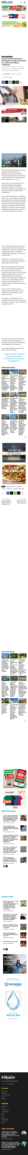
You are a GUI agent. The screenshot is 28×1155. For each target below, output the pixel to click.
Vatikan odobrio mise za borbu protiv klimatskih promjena (10, 926)
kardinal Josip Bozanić (10, 486)
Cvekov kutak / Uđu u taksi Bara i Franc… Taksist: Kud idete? (21, 502)
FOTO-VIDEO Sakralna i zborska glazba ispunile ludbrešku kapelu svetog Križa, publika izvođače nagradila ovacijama (10, 818)
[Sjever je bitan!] (9, 2)
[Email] (13, 82)
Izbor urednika (8, 1128)
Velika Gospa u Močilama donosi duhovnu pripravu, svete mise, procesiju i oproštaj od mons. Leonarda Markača (10, 1134)
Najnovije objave (9, 811)
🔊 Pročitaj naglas (7, 77)
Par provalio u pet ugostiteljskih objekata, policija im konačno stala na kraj (10, 828)
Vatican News (15, 179)
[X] (6, 82)
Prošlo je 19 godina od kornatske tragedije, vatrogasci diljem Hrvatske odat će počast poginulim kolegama (10, 849)
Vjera (3, 56)
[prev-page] (4, 866)
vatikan (3, 488)
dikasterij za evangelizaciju (19, 488)
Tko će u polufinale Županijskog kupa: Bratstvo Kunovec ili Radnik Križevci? (6, 502)
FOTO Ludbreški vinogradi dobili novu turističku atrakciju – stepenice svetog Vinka (10, 859)
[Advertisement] (14, 40)
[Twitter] (13, 1084)
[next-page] (7, 866)
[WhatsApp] (10, 82)
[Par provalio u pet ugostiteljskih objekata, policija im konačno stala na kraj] (23, 828)
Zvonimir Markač (6, 74)
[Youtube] (11, 1084)
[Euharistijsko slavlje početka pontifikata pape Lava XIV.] (23, 935)
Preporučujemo (8, 56)
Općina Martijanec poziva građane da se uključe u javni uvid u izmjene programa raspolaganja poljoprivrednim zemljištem (11, 839)
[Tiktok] (5, 1084)
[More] (21, 82)
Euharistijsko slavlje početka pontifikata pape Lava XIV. (10, 934)
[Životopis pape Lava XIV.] (23, 944)
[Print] (17, 82)
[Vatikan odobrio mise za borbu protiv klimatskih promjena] (23, 927)
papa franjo (19, 486)
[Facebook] (3, 82)
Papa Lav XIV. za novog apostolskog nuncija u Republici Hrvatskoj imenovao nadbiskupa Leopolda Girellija (10, 917)
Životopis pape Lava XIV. (10, 941)
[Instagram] (8, 1084)
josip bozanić (9, 488)
